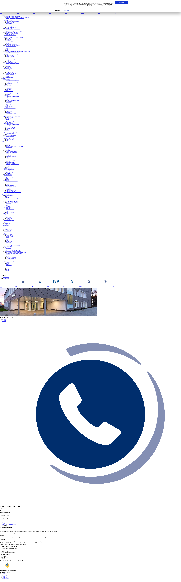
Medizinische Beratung (7, 207)
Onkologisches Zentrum (7, 110)
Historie (5, 273)
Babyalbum (7, 119)
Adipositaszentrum (7, 79)
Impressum (4, 580)
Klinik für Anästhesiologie (8, 20)
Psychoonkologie (8, 211)
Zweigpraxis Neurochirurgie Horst (11, 190)
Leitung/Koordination (9, 111)
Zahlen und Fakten (7, 272)
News (5, 226)
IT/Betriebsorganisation (9, 238)
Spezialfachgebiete (5, 137)
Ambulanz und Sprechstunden (10, 56)
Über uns (3, 228)
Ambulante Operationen (9, 26)
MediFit (5, 216)
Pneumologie (8, 161)
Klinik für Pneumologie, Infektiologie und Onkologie (14, 31)
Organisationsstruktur (7, 231)
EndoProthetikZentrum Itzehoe (8, 91)
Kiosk (5, 214)
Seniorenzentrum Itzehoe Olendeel (9, 266)
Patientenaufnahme (9, 147)
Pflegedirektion (8, 248)
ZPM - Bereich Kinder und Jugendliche (10, 73)
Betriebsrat (7, 268)
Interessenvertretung (7, 267)
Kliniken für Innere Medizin (8, 28)
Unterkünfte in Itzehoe (7, 223)
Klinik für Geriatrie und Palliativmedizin (10, 35)
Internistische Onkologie (9, 155)
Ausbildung (8, 262)
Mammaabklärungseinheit (8, 174)
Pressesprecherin (8, 242)
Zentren (3, 78)
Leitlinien (7, 99)
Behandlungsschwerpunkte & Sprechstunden (12, 63)
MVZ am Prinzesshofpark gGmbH (11, 258)
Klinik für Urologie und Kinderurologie (10, 62)
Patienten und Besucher (5, 194)
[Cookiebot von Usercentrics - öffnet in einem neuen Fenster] (58, 10)
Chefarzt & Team (8, 19)
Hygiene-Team (8, 205)
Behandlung (8, 166)
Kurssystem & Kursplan (9, 218)
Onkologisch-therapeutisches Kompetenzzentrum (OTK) (14, 146)
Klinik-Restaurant (6, 213)
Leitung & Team (8, 89)
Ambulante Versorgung (9, 236)
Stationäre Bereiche (7, 150)
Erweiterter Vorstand (7, 233)
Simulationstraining (9, 265)
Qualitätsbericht (4, 577)
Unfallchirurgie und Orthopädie (10, 162)
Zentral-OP (7, 149)
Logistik (7, 240)
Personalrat (7, 269)
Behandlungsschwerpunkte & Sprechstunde (12, 21)
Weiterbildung (8, 264)
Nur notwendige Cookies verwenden (121, 5)
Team (7, 84)
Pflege (3, 141)
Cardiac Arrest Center (7, 85)
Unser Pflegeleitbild (9, 170)
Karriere (3, 227)
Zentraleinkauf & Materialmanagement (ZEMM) (13, 245)
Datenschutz (4, 579)
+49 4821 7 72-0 (4, 573)
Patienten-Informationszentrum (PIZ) (9, 195)
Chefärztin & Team (9, 64)
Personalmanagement (9, 241)
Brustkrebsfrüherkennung (10, 209)
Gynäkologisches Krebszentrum (9, 98)
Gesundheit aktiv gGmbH (10, 256)
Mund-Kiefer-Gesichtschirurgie (8, 76)
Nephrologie (8, 38)
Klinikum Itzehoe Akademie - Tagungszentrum (11, 261)
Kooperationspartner (9, 83)
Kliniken (3, 15)
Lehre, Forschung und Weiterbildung (11, 44)
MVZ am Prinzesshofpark (8, 175)
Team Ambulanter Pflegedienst (10, 171)
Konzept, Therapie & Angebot (10, 128)
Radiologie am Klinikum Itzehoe (9, 193)
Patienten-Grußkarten (7, 219)
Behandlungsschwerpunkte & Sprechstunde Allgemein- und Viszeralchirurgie (17, 17)
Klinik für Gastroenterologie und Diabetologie (13, 29)
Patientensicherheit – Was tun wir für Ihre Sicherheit (13, 253)
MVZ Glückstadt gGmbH (10, 259)
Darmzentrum (8, 112)
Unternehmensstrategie (7, 230)
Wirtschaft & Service (9, 244)
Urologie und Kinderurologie (10, 163)
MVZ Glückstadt (6, 180)
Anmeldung (8, 125)
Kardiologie (8, 157)
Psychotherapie (8, 189)
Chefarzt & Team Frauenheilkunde (11, 27)
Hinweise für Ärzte (9, 23)
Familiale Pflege (8, 173)
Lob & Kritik (6, 224)
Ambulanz (7, 60)
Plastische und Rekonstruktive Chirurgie (10, 138)
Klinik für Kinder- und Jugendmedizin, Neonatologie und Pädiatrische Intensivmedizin (17, 51)
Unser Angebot (8, 217)
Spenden (5, 222)
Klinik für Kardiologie (7, 40)
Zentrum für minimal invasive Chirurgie (10, 108)
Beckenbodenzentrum (7, 81)
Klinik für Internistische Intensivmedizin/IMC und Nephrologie (13, 37)
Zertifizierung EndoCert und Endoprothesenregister (13, 93)
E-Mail (1, 574)
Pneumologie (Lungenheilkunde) (11, 46)
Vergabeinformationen (5, 578)
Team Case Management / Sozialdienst (12, 202)
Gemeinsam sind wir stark (10, 271)
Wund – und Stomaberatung (10, 212)
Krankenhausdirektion (9, 235)
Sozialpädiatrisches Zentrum (8, 123)
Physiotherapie (8, 199)
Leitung (7, 129)
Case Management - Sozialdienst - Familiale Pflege (13, 250)
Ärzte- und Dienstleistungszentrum (9, 220)
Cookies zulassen (121, 2)
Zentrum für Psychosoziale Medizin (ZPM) (12, 164)
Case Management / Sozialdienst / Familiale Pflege (11, 201)
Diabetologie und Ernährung (10, 185)
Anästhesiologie (8, 183)
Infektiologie (8, 47)
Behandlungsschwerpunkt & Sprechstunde (12, 52)
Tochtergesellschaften (7, 255)
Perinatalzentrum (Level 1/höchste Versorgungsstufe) (12, 116)
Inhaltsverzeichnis (5, 575)
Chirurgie (7, 176)
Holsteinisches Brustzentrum (8, 106)
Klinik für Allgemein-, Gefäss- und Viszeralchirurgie (12, 16)
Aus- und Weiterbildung (9, 72)
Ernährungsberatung (9, 210)
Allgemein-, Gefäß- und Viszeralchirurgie (12, 151)
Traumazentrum (6, 130)
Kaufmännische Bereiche (8, 234)
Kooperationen (6, 270)
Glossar (3, 576)
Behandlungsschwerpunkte (10, 55)
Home (3, 522)
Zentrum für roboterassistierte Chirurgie (10, 135)
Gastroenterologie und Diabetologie (11, 152)
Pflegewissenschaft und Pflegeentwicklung (12, 249)
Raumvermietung (4, 322)
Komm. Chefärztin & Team (10, 34)
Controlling (7, 237)
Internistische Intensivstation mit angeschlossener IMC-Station (15, 154)
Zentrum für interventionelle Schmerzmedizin (11, 132)
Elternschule (8, 120)
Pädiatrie (7, 158)
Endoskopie (8, 144)
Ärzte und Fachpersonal (5, 225)
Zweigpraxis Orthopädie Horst (10, 191)
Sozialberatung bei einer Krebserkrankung (12, 100)
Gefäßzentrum (6, 95)
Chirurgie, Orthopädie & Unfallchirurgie (12, 181)
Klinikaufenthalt (6, 197)
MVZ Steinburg (6, 182)
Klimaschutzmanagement (8, 246)
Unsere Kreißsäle (8, 118)
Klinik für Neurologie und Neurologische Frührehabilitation (13, 54)
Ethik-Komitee (6, 221)
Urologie (7, 179)
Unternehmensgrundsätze (8, 229)
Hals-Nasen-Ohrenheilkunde (8, 77)
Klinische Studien (8, 104)
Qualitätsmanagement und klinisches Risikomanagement (12, 251)
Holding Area (8, 145)
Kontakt (7, 49)
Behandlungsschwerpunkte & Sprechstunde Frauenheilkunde (15, 25)
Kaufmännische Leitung (9, 239)
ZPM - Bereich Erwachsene (8, 68)
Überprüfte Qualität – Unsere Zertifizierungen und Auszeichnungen (16, 252)
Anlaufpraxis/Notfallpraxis (8, 168)
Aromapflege (8, 208)
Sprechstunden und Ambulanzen (11, 42)
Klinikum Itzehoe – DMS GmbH (11, 257)
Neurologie (7, 178)
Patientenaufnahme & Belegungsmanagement (13, 198)
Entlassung (7, 200)
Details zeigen (66, 10)
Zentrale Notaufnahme (7, 66)
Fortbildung (8, 263)
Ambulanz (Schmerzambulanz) (10, 22)
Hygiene (5, 204)
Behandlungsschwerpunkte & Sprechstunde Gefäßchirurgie (15, 18)
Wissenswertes (8, 50)
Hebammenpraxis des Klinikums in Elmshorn (13, 121)
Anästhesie (7, 143)
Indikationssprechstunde (9, 92)
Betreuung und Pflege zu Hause (9, 169)
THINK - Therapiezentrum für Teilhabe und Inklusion (12, 127)
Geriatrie (7, 153)
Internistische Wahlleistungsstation (11, 156)
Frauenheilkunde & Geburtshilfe (11, 186)
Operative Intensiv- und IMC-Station (11, 160)
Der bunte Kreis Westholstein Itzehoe (11, 172)
